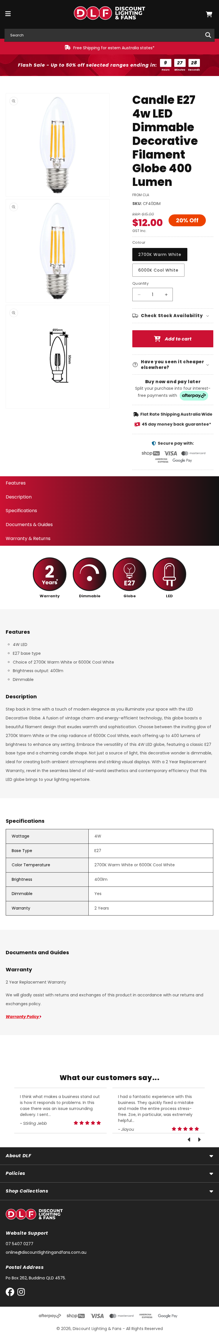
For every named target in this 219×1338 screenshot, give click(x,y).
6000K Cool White (158, 270)
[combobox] (109, 35)
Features (16, 483)
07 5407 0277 (19, 1244)
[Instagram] (21, 1293)
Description (19, 497)
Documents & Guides (29, 524)
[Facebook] (11, 1293)
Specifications (21, 510)
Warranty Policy (23, 1016)
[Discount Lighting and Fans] (109, 14)
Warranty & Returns (28, 538)
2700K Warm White (159, 254)
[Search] (208, 35)
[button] (209, 14)
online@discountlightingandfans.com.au (46, 1252)
